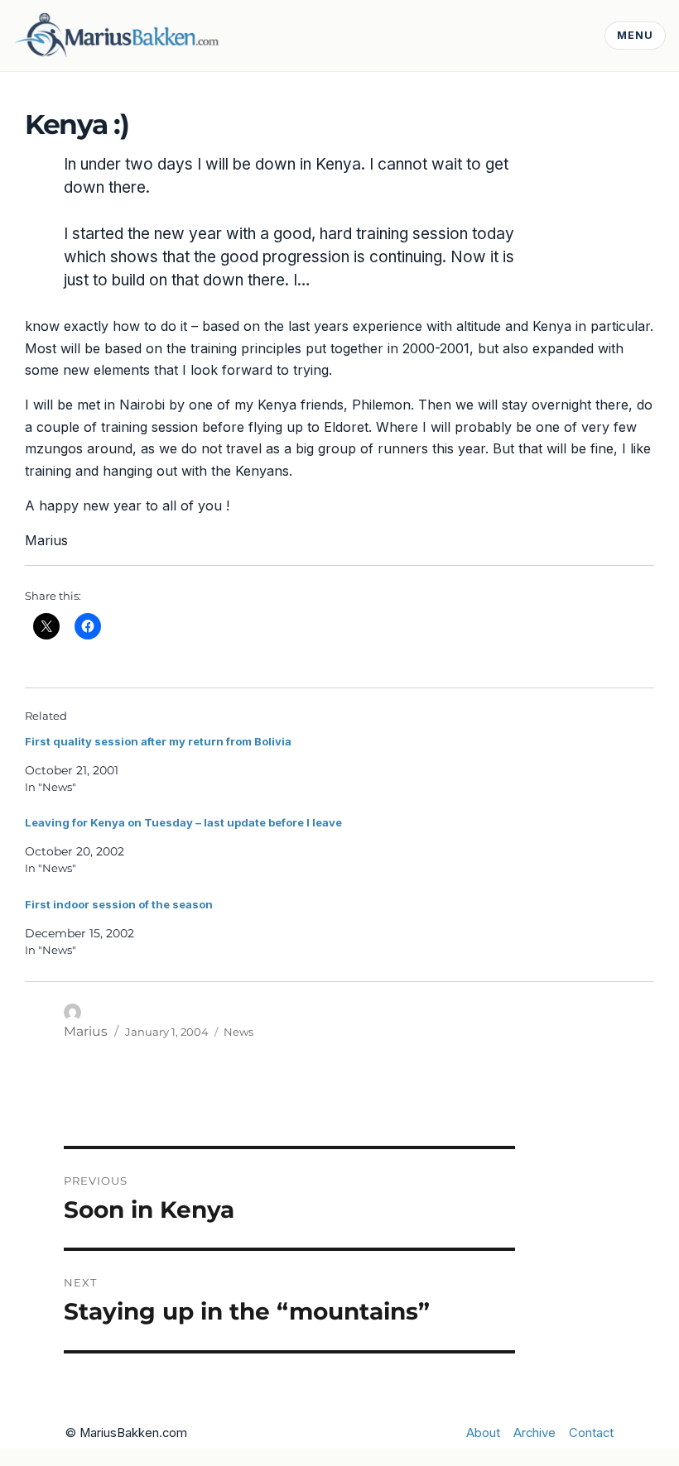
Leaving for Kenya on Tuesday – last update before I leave (183, 822)
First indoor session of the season (119, 904)
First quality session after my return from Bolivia (158, 741)
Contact (591, 1432)
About (483, 1432)
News (238, 1031)
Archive (534, 1432)
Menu (635, 35)
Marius (86, 1031)
